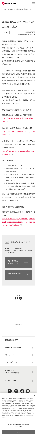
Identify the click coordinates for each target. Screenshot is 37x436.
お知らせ (10, 9)
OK (18, 432)
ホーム (4, 9)
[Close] (34, 395)
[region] (18, 414)
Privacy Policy (6, 419)
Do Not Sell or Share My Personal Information (18, 425)
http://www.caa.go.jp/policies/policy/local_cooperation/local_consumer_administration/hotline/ (18, 222)
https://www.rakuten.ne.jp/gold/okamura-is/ (18, 119)
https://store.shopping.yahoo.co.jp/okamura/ (18, 133)
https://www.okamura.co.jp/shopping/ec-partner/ (18, 152)
